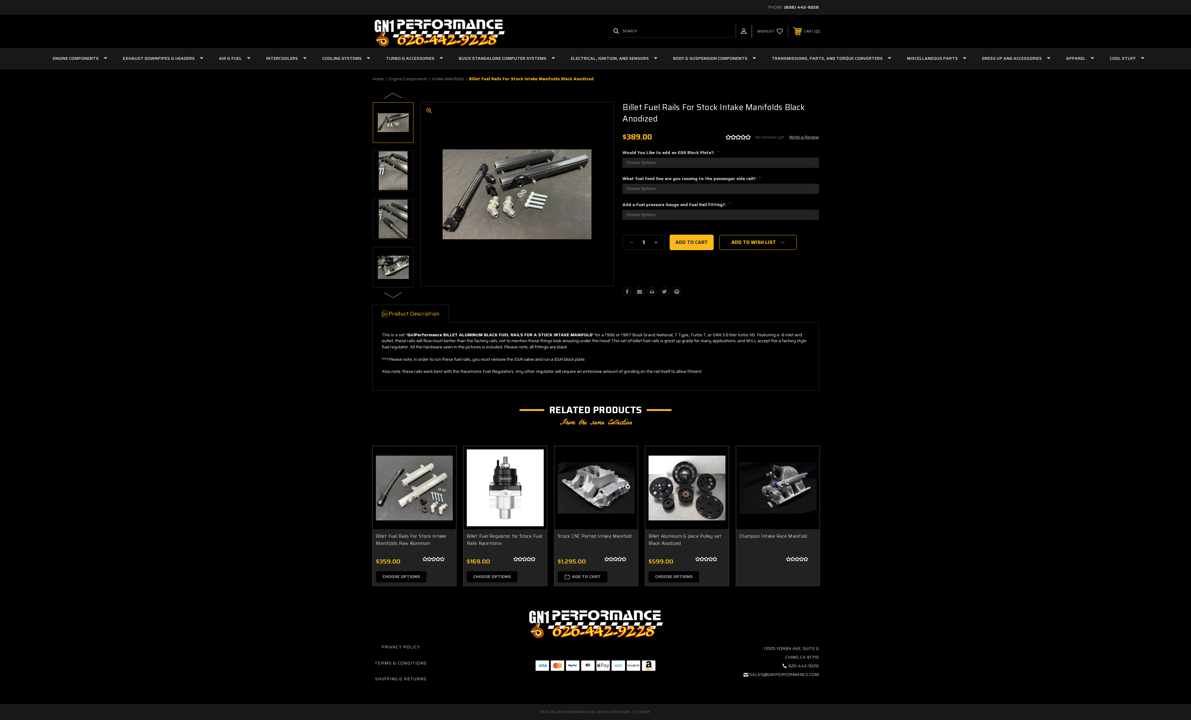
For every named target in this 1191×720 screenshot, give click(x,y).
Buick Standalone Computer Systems (502, 58)
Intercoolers (282, 58)
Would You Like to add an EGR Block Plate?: (670, 152)
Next (393, 294)
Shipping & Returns (400, 678)
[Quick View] (443, 459)
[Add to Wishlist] (443, 474)
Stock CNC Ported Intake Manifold (594, 536)
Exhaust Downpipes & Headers (159, 58)
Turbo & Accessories (410, 58)
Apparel (1076, 58)
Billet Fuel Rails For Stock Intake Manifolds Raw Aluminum (411, 539)
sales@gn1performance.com (784, 674)
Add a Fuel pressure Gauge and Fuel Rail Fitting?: (676, 204)
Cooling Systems (342, 58)
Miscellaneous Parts (932, 58)
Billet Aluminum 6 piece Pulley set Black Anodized (685, 539)
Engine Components (76, 58)
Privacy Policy (400, 646)
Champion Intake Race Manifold (773, 536)
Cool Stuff (1123, 58)
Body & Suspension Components (710, 58)
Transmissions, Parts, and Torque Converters (827, 58)
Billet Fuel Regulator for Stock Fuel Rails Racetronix (504, 539)
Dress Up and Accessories (1012, 58)
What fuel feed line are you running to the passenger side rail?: (691, 178)
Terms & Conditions (401, 663)
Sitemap (642, 712)
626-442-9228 (803, 665)
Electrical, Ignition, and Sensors (610, 58)
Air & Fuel (230, 58)
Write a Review (804, 137)
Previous (393, 95)
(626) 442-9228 (801, 7)
